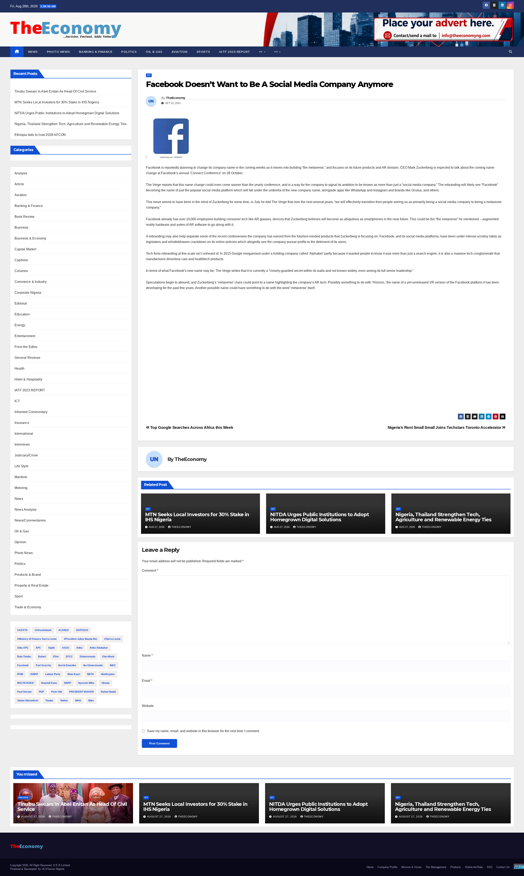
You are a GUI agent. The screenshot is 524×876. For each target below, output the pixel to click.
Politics (129, 52)
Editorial (21, 303)
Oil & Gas (154, 52)
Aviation (179, 52)
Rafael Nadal (108, 691)
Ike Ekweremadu (93, 665)
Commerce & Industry (31, 281)
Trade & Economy (28, 607)
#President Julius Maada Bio (80, 639)
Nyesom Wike (86, 683)
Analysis (21, 173)
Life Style (21, 466)
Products (455, 867)
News (33, 52)
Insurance (22, 422)
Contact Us (503, 867)
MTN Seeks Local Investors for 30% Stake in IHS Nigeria (57, 102)
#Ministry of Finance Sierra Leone (37, 639)
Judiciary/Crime (26, 455)
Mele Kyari (74, 674)
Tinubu (49, 700)
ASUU (65, 647)
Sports (203, 52)
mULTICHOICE (25, 683)
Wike (91, 700)
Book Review (24, 216)
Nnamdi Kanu (49, 683)
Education (22, 314)
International (24, 433)
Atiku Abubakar (99, 647)
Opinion (20, 542)
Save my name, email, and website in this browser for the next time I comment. (203, 731)
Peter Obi (56, 691)
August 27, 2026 (33, 816)
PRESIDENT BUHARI (81, 691)
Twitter (64, 700)
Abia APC (22, 647)
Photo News (58, 52)
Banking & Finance (95, 52)
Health (19, 368)
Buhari (42, 656)
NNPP (67, 683)
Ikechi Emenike (67, 665)
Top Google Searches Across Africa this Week (191, 427)
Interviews (22, 444)
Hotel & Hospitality (28, 379)
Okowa (106, 683)
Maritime (21, 477)
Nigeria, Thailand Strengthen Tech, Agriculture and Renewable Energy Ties (70, 124)
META (90, 674)
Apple (51, 647)
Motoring (21, 488)
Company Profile (387, 867)
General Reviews (27, 357)
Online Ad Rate (474, 867)
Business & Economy (30, 238)
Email (147, 680)
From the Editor (26, 347)
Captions (21, 260)
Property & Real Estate (32, 585)
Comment (150, 570)
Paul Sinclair (24, 691)
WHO (78, 700)
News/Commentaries (30, 520)
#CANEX (64, 630)
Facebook (23, 665)
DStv (56, 656)
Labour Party (52, 674)
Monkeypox (108, 674)
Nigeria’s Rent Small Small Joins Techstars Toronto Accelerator (445, 427)
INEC (113, 665)
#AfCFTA (22, 630)
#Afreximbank (43, 630)
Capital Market (25, 249)
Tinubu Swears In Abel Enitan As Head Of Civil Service (55, 91)
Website (148, 706)
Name (147, 655)
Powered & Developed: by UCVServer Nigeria (37, 868)
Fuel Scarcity (43, 665)
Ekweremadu (87, 656)
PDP (41, 691)
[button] (510, 51)
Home (370, 867)
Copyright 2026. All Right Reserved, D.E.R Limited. (40, 865)
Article (19, 184)
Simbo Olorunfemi (27, 700)
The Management (436, 867)
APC (38, 647)
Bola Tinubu (24, 656)
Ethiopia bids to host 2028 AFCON (40, 135)
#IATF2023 (82, 630)
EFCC (69, 656)
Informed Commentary (31, 412)
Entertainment (25, 336)
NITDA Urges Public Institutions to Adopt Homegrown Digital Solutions (67, 113)
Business (21, 227)
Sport (19, 596)
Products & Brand (28, 574)
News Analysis (26, 509)
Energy (20, 325)
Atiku (79, 647)
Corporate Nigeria (28, 292)
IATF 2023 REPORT (234, 52)
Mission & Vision (411, 867)
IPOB (20, 674)
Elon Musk (108, 656)
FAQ (489, 867)
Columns (21, 271)
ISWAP (34, 674)
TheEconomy (175, 98)
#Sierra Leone (112, 639)
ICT (17, 401)
